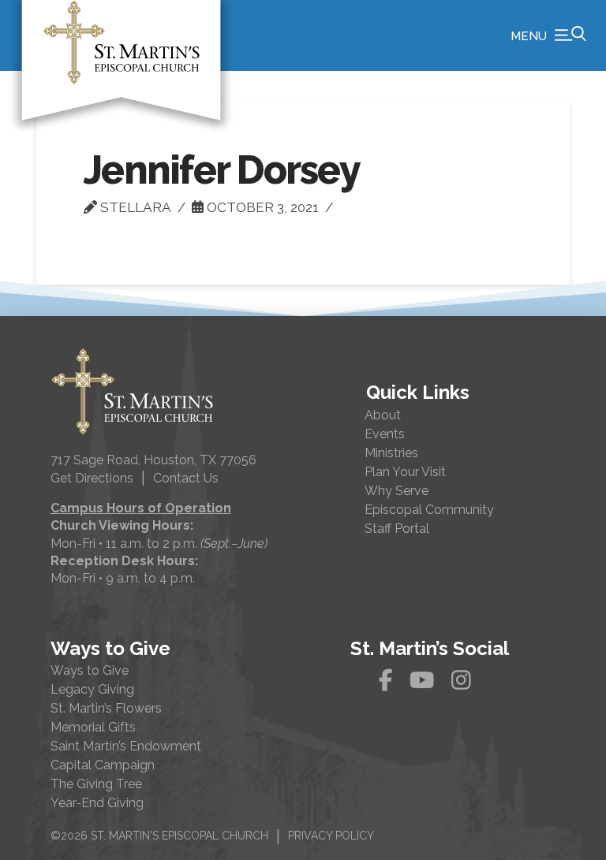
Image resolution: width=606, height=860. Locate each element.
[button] (548, 35)
